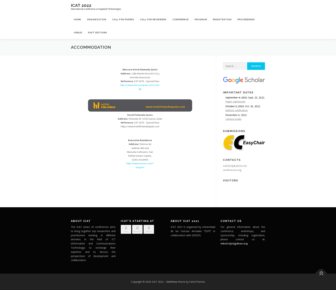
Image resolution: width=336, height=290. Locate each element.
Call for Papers (123, 19)
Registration (222, 19)
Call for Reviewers (153, 19)
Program (201, 19)
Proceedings (246, 19)
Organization (96, 19)
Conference (181, 19)
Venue (78, 32)
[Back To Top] (321, 273)
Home (77, 19)
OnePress (171, 281)
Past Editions (97, 32)
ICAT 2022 (81, 5)
